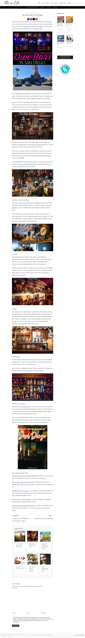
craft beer (37, 203)
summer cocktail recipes (25, 164)
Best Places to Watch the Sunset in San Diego (25, 476)
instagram (23, 634)
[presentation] (19, 536)
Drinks (49, 7)
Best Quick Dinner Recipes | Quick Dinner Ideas (69, 24)
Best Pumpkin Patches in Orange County (32, 545)
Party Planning (11, 634)
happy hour (24, 406)
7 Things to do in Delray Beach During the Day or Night (20, 518)
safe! (37, 29)
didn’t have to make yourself (37, 144)
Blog (6, 634)
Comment (15, 588)
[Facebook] (74, 3)
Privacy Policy (50, 635)
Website (43, 613)
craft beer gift (32, 221)
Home (3, 634)
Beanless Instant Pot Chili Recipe (44, 517)
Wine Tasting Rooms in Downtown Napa (23, 505)
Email (29, 613)
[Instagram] (77, 3)
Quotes (42, 7)
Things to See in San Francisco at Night (23, 482)
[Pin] (28, 19)
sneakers (40, 26)
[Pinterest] (76, 3)
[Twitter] (81, 635)
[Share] (31, 19)
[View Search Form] (80, 3)
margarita (21, 144)
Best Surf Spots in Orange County (41, 155)
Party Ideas (17, 634)
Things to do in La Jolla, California (21, 499)
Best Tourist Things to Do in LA (20, 490)
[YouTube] (79, 3)
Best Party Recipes (32, 7)
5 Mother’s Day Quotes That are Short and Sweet (19, 545)
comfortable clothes (29, 26)
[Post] (34, 19)
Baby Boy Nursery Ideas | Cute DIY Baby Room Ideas (60, 43)
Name (15, 613)
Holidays (55, 7)
